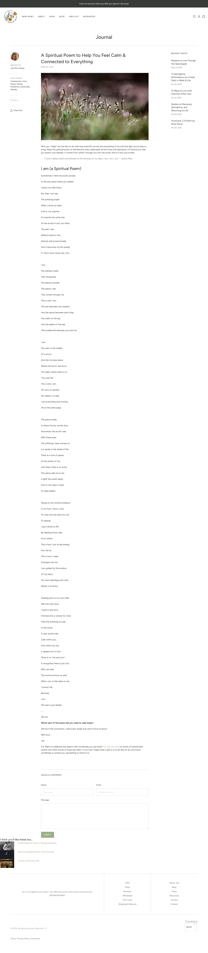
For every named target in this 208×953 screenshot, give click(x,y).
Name (43, 785)
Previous (14, 100)
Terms (13, 938)
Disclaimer (35, 938)
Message (45, 800)
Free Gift (74, 16)
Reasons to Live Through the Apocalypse (183, 62)
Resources (89, 16)
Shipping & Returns (127, 904)
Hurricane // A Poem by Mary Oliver (183, 122)
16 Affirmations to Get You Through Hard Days (37, 843)
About (41, 16)
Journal (104, 37)
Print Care (127, 900)
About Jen (174, 883)
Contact (174, 904)
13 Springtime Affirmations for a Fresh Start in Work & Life (183, 77)
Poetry (20, 84)
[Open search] (194, 16)
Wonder (13, 89)
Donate (174, 900)
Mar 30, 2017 (47, 67)
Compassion (16, 81)
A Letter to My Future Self (28, 861)
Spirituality (25, 87)
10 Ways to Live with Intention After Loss (181, 92)
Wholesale (127, 895)
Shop (52, 16)
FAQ (127, 883)
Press (174, 891)
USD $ (189, 927)
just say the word (57, 895)
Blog (62, 16)
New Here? (28, 16)
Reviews (127, 891)
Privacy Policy (23, 938)
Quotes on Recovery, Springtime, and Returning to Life (181, 107)
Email (98, 785)
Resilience (15, 87)
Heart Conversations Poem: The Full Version (36, 852)
